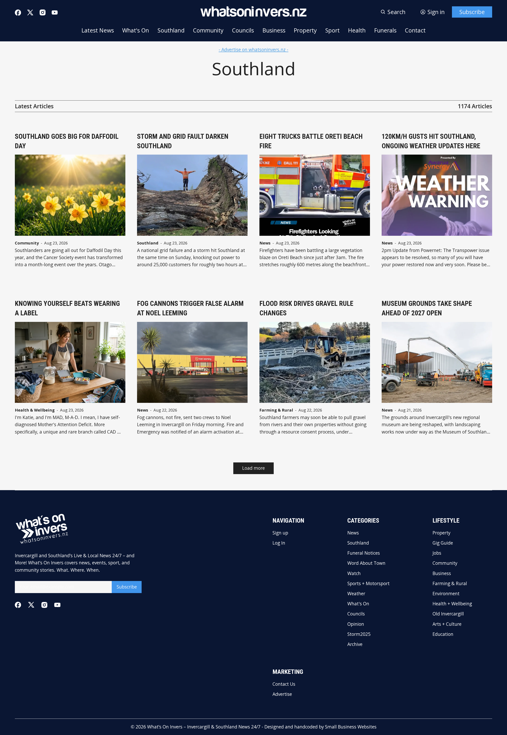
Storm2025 (359, 634)
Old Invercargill (448, 614)
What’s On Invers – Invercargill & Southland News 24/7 (203, 727)
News (265, 243)
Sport (332, 30)
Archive (354, 644)
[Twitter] (30, 13)
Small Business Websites (350, 727)
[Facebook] (18, 13)
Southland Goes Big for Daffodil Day (66, 141)
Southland (171, 30)
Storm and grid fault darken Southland (182, 141)
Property (305, 30)
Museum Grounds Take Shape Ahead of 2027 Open (427, 308)
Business (273, 30)
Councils (243, 30)
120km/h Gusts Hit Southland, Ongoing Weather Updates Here (431, 141)
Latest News (97, 30)
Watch (354, 573)
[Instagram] (43, 12)
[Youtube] (55, 12)
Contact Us (284, 684)
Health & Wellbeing (35, 410)
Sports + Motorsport (368, 583)
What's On (135, 30)
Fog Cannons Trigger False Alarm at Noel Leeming (190, 308)
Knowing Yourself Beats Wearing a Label (67, 308)
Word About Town (366, 563)
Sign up (280, 533)
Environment (446, 593)
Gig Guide (443, 543)
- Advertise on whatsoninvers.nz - (253, 50)
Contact (415, 30)
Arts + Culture (447, 624)
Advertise (282, 694)
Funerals (385, 30)
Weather (356, 593)
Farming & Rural (276, 410)
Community (208, 30)
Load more (253, 468)
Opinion (355, 624)
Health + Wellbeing (452, 604)
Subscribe (472, 12)
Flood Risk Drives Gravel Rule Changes (306, 308)
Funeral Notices (363, 553)
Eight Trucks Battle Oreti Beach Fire (311, 141)
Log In (279, 543)
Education (443, 634)
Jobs (437, 553)
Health (357, 30)
